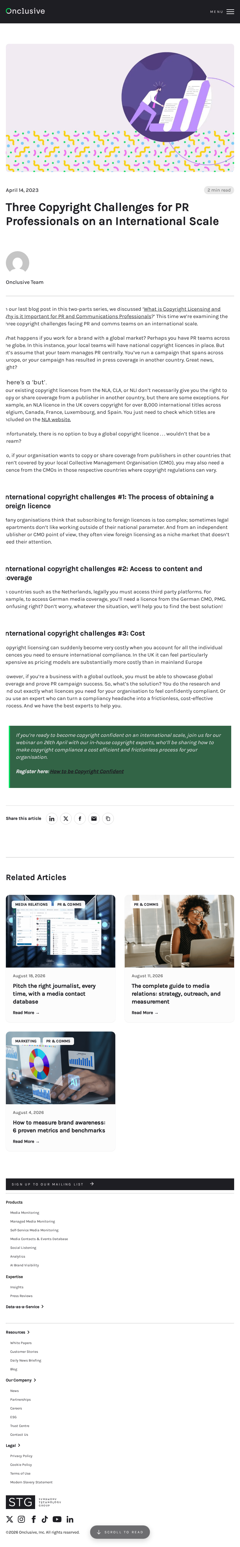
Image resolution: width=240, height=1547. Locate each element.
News (14, 1391)
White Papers (21, 1343)
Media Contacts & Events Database (39, 1239)
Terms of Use (20, 1473)
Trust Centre (19, 1426)
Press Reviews (21, 1296)
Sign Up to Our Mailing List (49, 1184)
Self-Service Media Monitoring (34, 1230)
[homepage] (41, 12)
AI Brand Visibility (24, 1265)
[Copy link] (108, 818)
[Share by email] (94, 818)
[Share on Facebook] (80, 818)
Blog (13, 1369)
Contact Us (19, 1435)
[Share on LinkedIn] (52, 818)
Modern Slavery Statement (31, 1482)
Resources (15, 1332)
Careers (16, 1408)
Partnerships (20, 1399)
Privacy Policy (21, 1456)
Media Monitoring (24, 1213)
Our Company (19, 1380)
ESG (13, 1417)
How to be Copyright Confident (87, 771)
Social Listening (23, 1248)
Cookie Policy (21, 1465)
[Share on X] (66, 818)
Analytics (17, 1256)
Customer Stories (24, 1352)
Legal (11, 1445)
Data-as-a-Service (22, 1306)
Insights (16, 1287)
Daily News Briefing (25, 1360)
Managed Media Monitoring (32, 1221)
